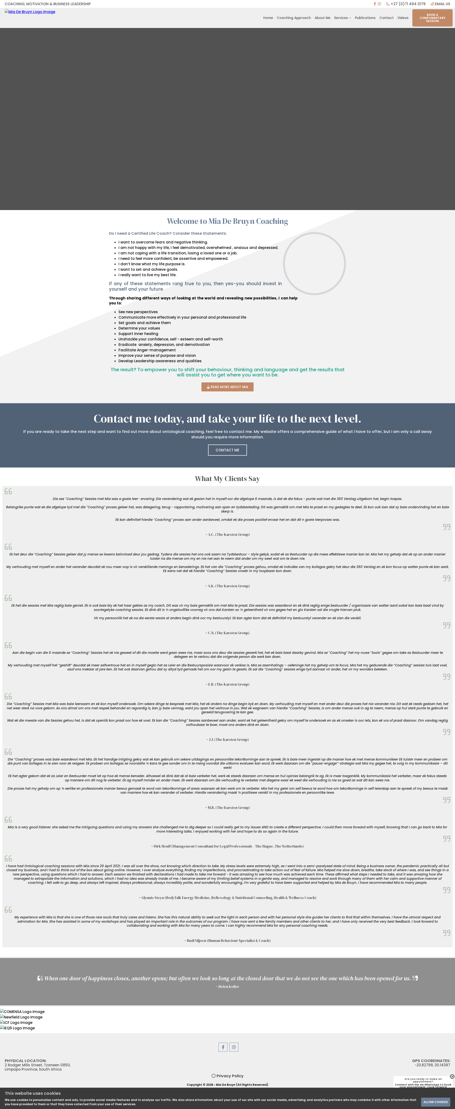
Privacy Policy (230, 1076)
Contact (386, 18)
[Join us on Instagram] (379, 3)
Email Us (442, 3)
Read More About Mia (229, 387)
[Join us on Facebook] (374, 3)
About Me (322, 18)
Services (341, 18)
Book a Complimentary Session (433, 18)
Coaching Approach (294, 18)
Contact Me (227, 450)
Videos (403, 18)
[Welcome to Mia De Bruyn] (57, 18)
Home (268, 18)
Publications (365, 18)
